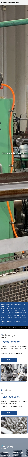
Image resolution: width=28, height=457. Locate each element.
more (9, 360)
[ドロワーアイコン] (25, 2)
